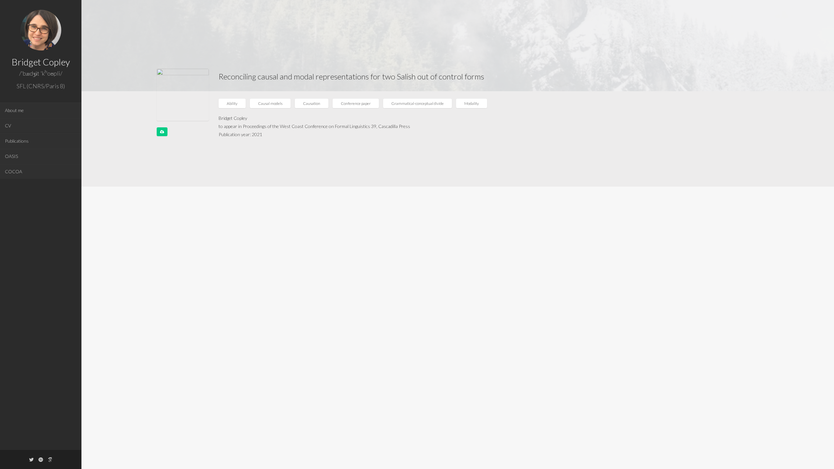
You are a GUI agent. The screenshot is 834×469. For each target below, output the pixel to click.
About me (14, 110)
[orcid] (40, 459)
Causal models (270, 103)
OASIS (11, 156)
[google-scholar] (50, 459)
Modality (471, 103)
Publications (17, 141)
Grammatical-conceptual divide (417, 103)
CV (8, 125)
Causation (311, 103)
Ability (232, 103)
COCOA (13, 171)
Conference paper (356, 103)
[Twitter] (31, 459)
